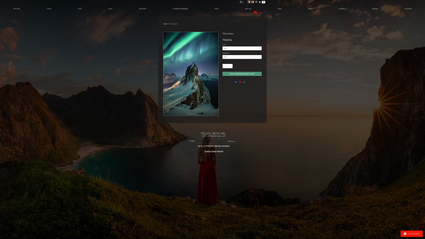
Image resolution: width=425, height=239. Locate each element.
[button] (242, 2)
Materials (226, 53)
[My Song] (263, 2)
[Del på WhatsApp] (244, 82)
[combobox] (242, 48)
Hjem (165, 24)
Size (224, 44)
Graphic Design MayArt (213, 151)
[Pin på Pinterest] (240, 82)
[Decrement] (224, 66)
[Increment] (230, 66)
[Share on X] (248, 82)
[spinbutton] (227, 66)
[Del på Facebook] (236, 82)
